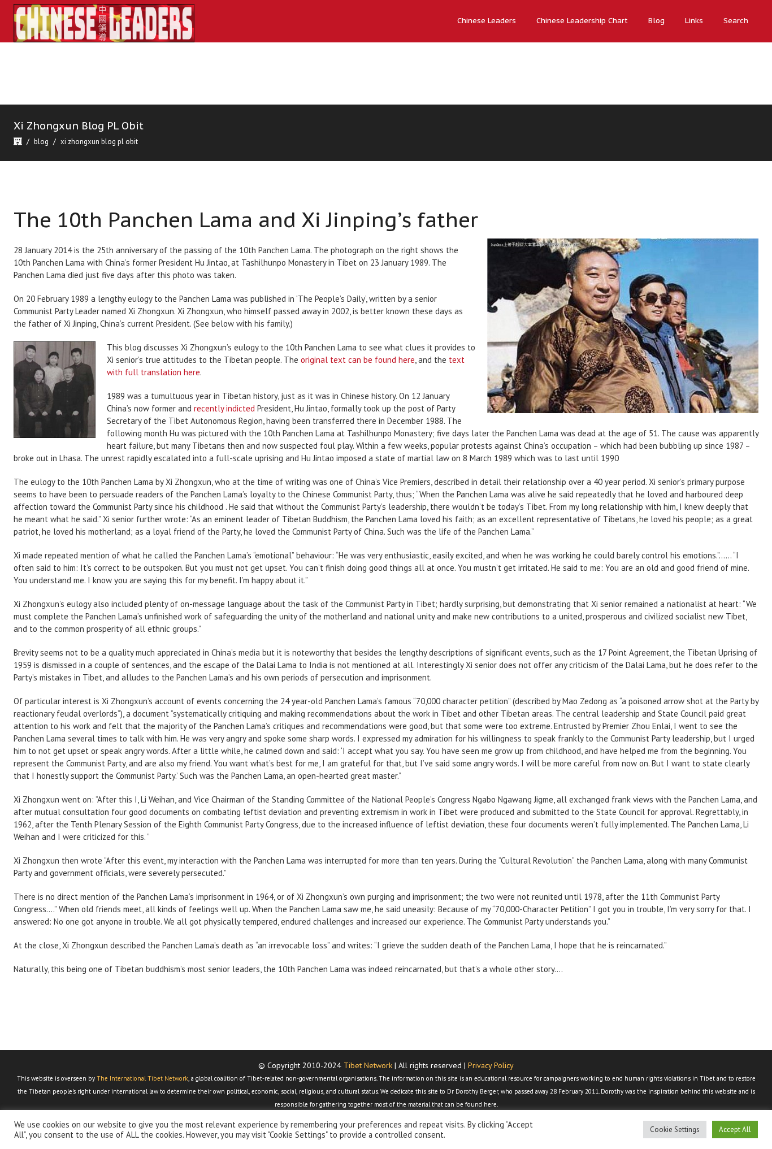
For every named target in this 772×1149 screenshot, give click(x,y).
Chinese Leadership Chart (582, 20)
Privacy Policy (491, 1065)
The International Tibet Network (142, 1078)
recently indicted (224, 408)
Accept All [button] (735, 1129)
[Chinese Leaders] (104, 23)
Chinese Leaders (486, 20)
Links (694, 20)
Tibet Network (368, 1065)
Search (735, 20)
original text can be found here (358, 359)
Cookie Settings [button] (675, 1129)
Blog (656, 20)
